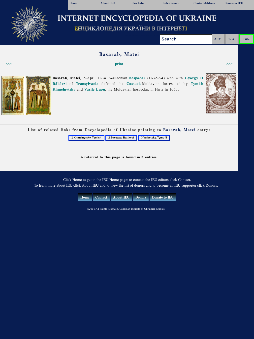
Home (73, 3)
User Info (137, 3)
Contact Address (204, 3)
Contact (101, 197)
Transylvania (87, 83)
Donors (140, 197)
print (119, 64)
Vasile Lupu (94, 89)
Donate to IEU (233, 3)
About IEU (107, 3)
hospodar (137, 78)
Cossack (134, 83)
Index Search (170, 3)
